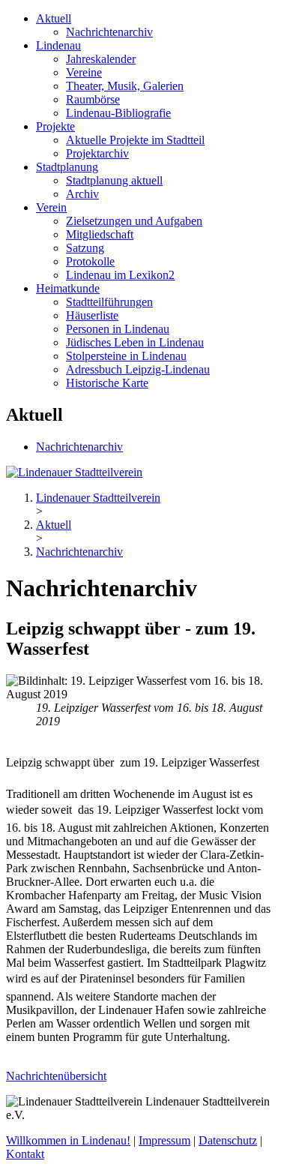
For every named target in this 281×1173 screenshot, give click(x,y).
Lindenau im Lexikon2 (120, 274)
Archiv (82, 194)
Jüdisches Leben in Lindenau (135, 342)
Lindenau (58, 45)
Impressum (164, 1140)
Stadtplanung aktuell (114, 180)
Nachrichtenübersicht (56, 1076)
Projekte (55, 126)
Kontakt (25, 1154)
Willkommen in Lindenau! (68, 1140)
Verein (51, 207)
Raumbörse (93, 99)
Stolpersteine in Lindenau (126, 356)
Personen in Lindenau (117, 328)
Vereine (84, 72)
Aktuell (53, 18)
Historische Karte (107, 382)
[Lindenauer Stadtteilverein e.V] (74, 472)
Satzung (85, 248)
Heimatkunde (68, 288)
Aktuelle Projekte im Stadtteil (135, 140)
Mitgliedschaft (99, 234)
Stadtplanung (67, 166)
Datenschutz (228, 1140)
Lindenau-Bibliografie (118, 112)
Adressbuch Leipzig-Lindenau (138, 369)
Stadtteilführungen (109, 302)
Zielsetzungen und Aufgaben (134, 220)
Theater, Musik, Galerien (125, 86)
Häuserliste (92, 315)
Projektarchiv (97, 153)
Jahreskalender (101, 58)
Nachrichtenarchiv (109, 32)
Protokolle (90, 261)
